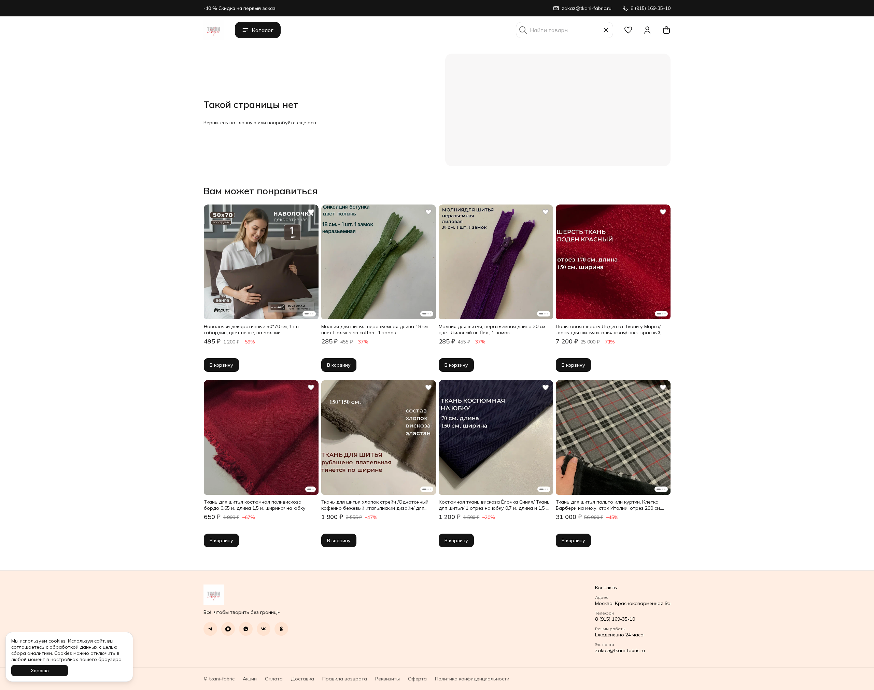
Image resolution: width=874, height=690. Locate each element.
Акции (250, 679)
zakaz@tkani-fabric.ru (620, 650)
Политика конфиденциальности (472, 679)
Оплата (274, 679)
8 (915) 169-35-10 (615, 619)
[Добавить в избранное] (311, 212)
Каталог (262, 30)
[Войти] (647, 30)
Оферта (417, 679)
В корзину (221, 365)
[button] (628, 30)
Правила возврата (344, 679)
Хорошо (40, 670)
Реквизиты (387, 679)
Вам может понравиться (260, 190)
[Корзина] (666, 30)
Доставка (302, 679)
